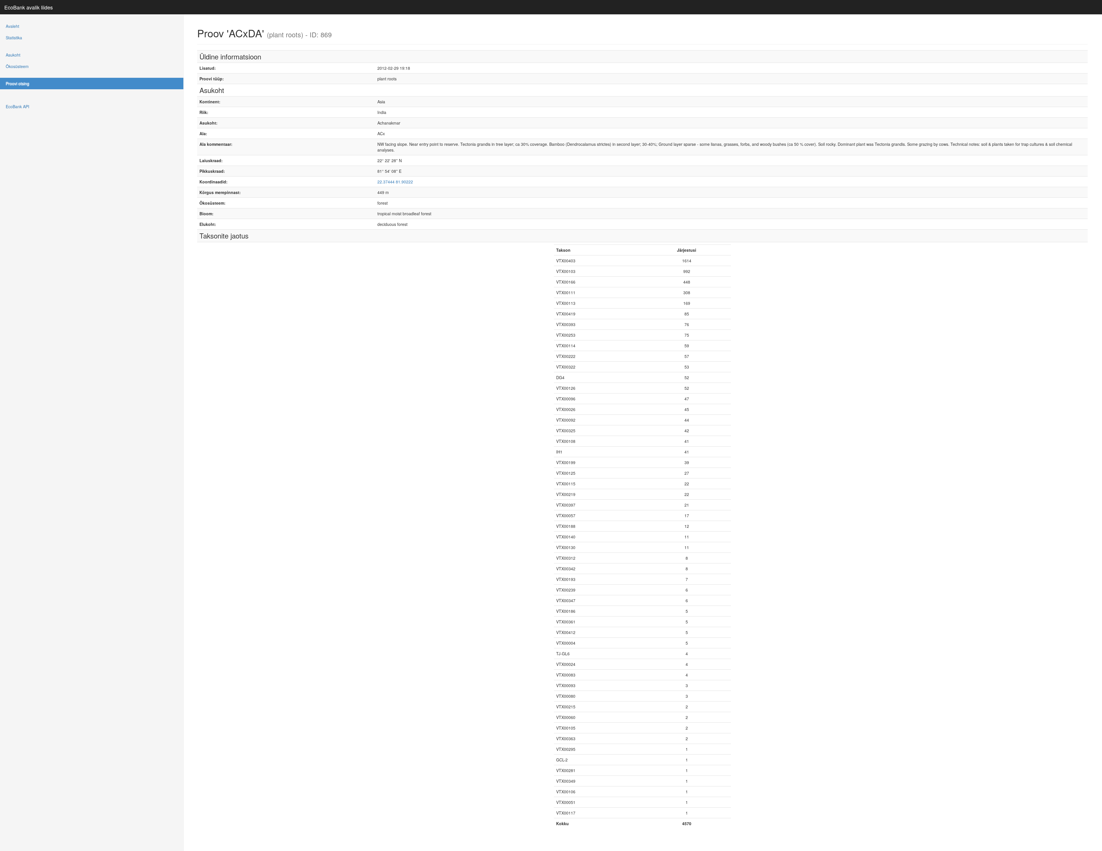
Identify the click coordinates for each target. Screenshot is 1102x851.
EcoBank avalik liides (28, 7)
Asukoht (13, 55)
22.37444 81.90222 (395, 182)
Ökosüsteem (17, 66)
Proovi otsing (17, 83)
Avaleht (12, 26)
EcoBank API (17, 106)
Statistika (14, 37)
